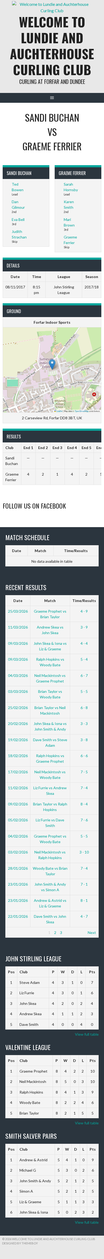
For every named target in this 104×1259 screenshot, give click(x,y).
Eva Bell (18, 219)
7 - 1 (84, 884)
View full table (87, 1034)
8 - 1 (84, 900)
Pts (92, 972)
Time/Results (76, 550)
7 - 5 (84, 772)
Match (40, 550)
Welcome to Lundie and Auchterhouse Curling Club (52, 45)
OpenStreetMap (82, 410)
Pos (11, 972)
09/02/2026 (18, 804)
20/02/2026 (18, 723)
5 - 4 (84, 659)
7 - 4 (84, 788)
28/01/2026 (18, 868)
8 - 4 (84, 804)
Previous (15, 932)
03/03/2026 (18, 691)
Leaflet (59, 410)
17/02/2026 (18, 772)
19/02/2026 (18, 739)
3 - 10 (84, 852)
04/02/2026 (18, 836)
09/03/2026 (18, 643)
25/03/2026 (18, 611)
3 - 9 (84, 627)
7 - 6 (84, 820)
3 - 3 (84, 723)
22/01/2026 (18, 916)
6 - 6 (84, 755)
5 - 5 (84, 691)
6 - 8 (84, 707)
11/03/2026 (18, 627)
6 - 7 (84, 675)
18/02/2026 (18, 755)
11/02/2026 (18, 788)
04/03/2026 (18, 675)
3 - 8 (84, 739)
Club (23, 972)
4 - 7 (84, 916)
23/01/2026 (18, 884)
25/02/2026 (18, 707)
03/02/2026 (18, 852)
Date (16, 550)
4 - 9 (84, 611)
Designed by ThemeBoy (20, 1243)
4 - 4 (84, 643)
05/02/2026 (18, 820)
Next (92, 932)
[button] (52, 364)
